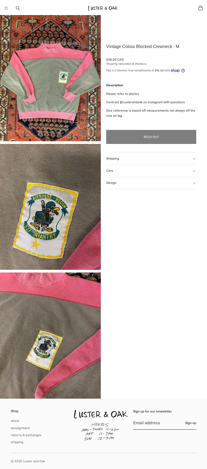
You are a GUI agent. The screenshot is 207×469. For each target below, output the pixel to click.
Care (109, 170)
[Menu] (6, 8)
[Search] (18, 8)
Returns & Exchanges (26, 435)
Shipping (112, 158)
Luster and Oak (34, 461)
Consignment (20, 428)
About (15, 421)
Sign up (190, 423)
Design (111, 183)
